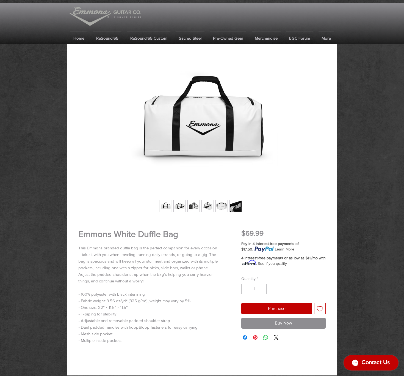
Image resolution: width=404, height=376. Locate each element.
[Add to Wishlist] (320, 308)
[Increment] (262, 289)
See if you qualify (272, 263)
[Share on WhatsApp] (265, 337)
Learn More (284, 249)
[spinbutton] (254, 289)
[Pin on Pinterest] (255, 337)
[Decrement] (245, 289)
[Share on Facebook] (245, 337)
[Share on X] (276, 337)
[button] (107, 35)
